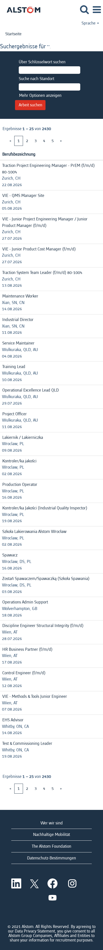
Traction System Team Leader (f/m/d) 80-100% (42, 272)
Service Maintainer (18, 343)
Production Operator (19, 484)
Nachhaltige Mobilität (51, 834)
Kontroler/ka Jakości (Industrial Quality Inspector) (44, 508)
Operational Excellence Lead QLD (30, 390)
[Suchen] (84, 10)
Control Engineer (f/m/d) (24, 673)
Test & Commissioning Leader (27, 743)
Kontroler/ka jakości (19, 461)
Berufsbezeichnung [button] (19, 154)
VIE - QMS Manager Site (23, 195)
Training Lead (13, 367)
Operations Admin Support (25, 602)
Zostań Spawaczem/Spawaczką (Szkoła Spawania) (46, 578)
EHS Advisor (13, 720)
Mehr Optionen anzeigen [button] (40, 95)
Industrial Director (18, 319)
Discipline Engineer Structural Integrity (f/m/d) (43, 625)
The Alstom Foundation (51, 846)
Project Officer (14, 414)
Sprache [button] (89, 23)
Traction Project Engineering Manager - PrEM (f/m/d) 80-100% (48, 168)
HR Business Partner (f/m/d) (27, 649)
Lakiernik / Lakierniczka (22, 437)
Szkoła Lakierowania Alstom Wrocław (34, 531)
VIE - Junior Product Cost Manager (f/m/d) (39, 249)
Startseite (13, 34)
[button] (96, 10)
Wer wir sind (51, 823)
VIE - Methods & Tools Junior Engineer (34, 696)
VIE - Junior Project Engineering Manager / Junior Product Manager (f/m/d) (45, 222)
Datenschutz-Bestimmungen (51, 858)
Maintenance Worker (20, 296)
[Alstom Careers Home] (21, 9)
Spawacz (10, 555)
